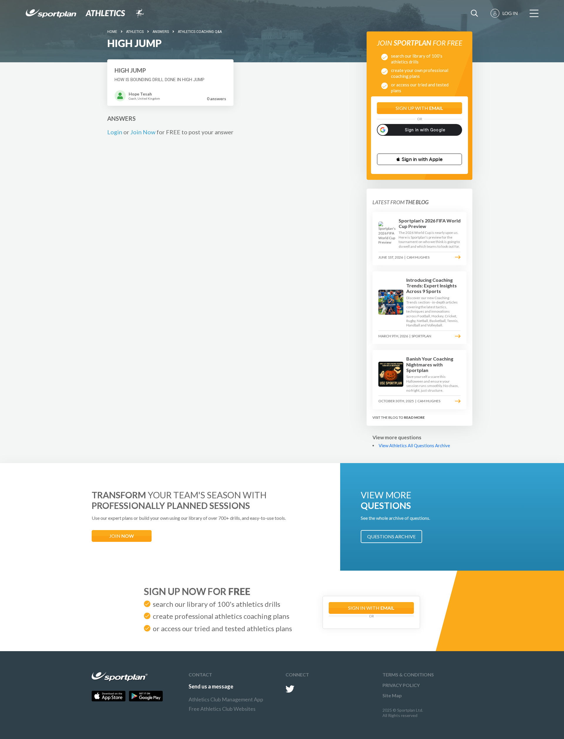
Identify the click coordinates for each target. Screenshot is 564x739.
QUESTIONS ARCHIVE (391, 536)
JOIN (121, 536)
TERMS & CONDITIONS (408, 674)
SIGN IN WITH (371, 608)
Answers (160, 32)
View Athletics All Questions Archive (414, 445)
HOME (112, 32)
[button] (419, 159)
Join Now (142, 131)
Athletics (135, 32)
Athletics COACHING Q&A (200, 32)
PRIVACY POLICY (401, 685)
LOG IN (510, 13)
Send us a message (211, 686)
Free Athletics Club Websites (222, 709)
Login (114, 131)
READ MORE (414, 417)
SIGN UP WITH (419, 108)
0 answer (216, 98)
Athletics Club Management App (226, 699)
